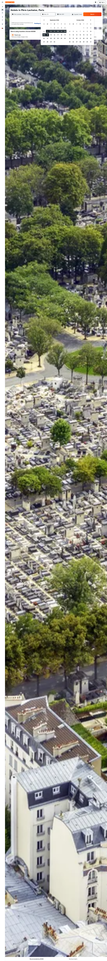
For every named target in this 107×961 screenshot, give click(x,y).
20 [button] (44, 38)
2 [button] (54, 28)
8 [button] (83, 31)
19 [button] (65, 35)
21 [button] (47, 38)
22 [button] (51, 38)
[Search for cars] (2, 12)
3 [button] (90, 28)
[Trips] (2, 24)
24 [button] (58, 38)
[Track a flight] (2, 20)
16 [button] (54, 35)
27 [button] (44, 42)
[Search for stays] (2, 9)
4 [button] (61, 28)
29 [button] (51, 42)
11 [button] (61, 31)
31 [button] (90, 42)
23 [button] (54, 38)
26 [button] (65, 38)
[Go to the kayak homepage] (9, 2)
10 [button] (58, 31)
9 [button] (54, 31)
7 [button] (47, 31)
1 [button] (83, 28)
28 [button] (47, 42)
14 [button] (47, 35)
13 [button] (44, 35)
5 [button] (73, 31)
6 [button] (76, 31)
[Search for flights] (2, 6)
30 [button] (54, 42)
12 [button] (65, 31)
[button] (2, 2)
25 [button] (61, 38)
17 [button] (57, 35)
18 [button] (61, 35)
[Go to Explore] (2, 16)
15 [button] (51, 35)
